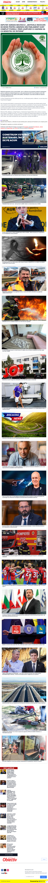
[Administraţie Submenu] (38, 1)
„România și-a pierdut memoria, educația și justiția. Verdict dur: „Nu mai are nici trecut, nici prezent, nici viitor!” (12, 838)
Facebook (26, 126)
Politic (42, 2)
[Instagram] (8, 870)
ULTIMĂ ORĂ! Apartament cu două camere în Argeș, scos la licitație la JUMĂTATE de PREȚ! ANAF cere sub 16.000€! (23, 351)
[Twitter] (5, 870)
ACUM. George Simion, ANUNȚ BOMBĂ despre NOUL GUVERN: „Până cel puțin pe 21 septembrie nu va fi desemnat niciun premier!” (23, 233)
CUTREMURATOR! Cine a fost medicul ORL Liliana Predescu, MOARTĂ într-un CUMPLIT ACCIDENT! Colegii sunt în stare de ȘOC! (23, 263)
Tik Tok (16, 128)
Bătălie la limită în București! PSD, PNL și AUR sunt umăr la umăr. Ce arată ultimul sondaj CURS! (23, 644)
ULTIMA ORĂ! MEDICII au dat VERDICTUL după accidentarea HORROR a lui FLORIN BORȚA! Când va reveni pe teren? (24, 409)
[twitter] (45, 12)
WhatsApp (31, 128)
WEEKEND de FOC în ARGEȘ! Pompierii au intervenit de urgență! (16, 321)
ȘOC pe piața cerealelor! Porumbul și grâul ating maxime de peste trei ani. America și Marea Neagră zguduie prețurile (11, 848)
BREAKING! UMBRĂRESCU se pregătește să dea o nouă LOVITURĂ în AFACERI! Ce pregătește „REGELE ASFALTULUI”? (22, 292)
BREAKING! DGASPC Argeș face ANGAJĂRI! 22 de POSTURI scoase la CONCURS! (19, 379)
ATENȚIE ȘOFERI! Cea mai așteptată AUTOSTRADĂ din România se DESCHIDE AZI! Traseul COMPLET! (23, 703)
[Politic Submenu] (46, 1)
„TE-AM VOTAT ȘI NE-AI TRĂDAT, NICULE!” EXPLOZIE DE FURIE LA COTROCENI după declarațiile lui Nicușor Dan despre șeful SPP (12, 829)
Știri (23, 2)
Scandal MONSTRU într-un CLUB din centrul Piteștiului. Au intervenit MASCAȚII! (23, 13)
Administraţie (32, 2)
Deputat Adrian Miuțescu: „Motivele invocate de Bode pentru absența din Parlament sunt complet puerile (24, 121)
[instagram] (42, 15)
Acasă (18, 2)
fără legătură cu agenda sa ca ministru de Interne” (12, 124)
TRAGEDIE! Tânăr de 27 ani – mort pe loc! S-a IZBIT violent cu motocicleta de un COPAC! (21, 203)
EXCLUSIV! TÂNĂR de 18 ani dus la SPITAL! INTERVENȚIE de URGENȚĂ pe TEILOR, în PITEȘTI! (22, 761)
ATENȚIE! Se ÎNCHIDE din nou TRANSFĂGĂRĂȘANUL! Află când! (15, 438)
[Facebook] (2, 870)
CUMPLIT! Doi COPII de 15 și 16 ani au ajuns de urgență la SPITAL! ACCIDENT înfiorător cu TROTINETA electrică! (22, 732)
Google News (10, 128)
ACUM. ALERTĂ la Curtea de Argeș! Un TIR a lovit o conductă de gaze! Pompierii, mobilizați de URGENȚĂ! (22, 556)
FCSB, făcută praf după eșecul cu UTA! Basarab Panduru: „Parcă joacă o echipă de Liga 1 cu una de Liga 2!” (23, 586)
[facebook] (42, 12)
